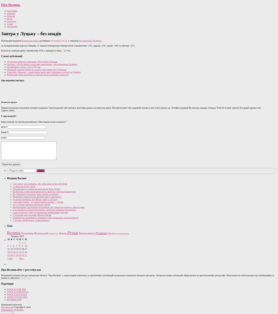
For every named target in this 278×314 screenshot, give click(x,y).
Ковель (62, 233)
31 (26, 255)
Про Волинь (10, 5)
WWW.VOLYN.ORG (17, 297)
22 (20, 252)
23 (23, 252)
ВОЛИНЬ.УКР (14, 300)
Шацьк (111, 233)
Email (4, 132)
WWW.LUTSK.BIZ (16, 289)
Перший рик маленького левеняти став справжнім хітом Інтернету (46, 218)
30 (23, 255)
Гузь (56, 233)
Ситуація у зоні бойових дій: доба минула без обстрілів (40, 184)
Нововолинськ (87, 233)
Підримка (19, 310)
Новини (11, 16)
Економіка (12, 11)
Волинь (13, 232)
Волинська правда (30, 41)
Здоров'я (11, 13)
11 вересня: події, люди (24, 186)
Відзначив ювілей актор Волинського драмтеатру (37, 197)
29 (20, 255)
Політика (11, 21)
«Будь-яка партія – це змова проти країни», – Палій (38, 202)
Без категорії (85, 41)
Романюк (101, 233)
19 (11, 252)
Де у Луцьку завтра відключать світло (31, 204)
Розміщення (7, 310)
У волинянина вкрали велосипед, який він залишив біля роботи (44, 210)
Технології (12, 26)
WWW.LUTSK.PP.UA (18, 292)
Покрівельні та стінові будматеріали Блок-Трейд (36, 189)
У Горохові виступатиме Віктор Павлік (32, 215)
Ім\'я (4, 127)
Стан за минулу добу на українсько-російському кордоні (40, 212)
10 (26, 245)
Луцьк (72, 232)
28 (17, 255)
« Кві (9, 258)
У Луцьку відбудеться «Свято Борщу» (31, 220)
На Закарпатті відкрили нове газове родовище (35, 194)
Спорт (10, 24)
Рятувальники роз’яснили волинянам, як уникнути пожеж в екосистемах (49, 207)
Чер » (21, 258)
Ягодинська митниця (121, 233)
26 (11, 255)
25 (8, 255)
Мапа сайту (26, 278)
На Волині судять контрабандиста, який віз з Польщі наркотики (44, 191)
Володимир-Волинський (34, 233)
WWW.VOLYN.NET (17, 294)
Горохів (51, 233)
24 (26, 252)
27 (14, 255)
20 (14, 252)
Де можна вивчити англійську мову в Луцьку (35, 199)
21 (17, 252)
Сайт (3, 137)
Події (9, 19)
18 (8, 252)
